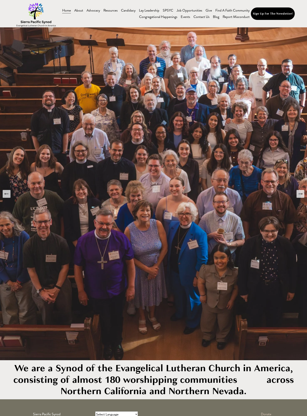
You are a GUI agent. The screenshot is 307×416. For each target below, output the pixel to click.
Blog (216, 16)
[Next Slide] (300, 194)
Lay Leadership (149, 10)
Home (66, 10)
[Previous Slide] (6, 194)
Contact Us (201, 16)
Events (185, 16)
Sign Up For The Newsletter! (273, 14)
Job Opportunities (189, 10)
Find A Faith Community (232, 10)
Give (209, 10)
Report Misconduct (236, 16)
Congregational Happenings (158, 16)
